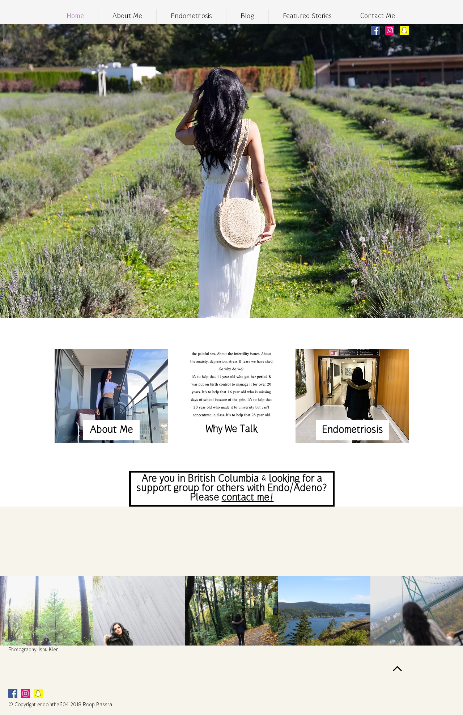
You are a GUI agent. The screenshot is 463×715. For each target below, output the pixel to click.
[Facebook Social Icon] (375, 30)
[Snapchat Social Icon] (404, 30)
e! (269, 498)
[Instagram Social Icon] (389, 30)
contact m (243, 498)
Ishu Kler (48, 650)
